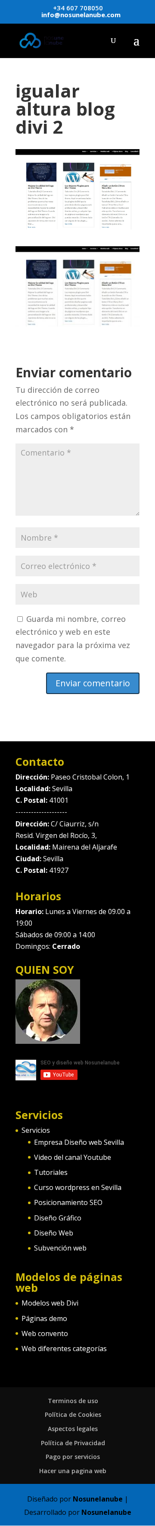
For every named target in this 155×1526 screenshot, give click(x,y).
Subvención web (60, 1248)
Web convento (45, 1333)
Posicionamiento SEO (68, 1202)
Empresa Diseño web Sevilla (79, 1142)
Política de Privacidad (73, 1443)
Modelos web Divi (50, 1303)
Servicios (36, 1130)
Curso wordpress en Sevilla (77, 1187)
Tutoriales (51, 1172)
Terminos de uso (73, 1401)
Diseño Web (53, 1233)
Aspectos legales (73, 1429)
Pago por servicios (73, 1457)
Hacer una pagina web (72, 1471)
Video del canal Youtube (72, 1157)
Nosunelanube (98, 1499)
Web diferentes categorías (64, 1348)
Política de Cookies (73, 1414)
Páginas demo (44, 1318)
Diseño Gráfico (57, 1218)
